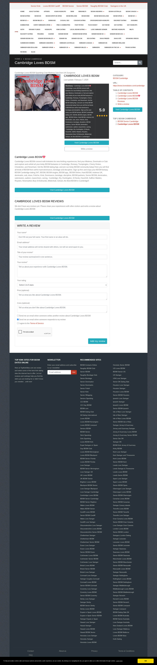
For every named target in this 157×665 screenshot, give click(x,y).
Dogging (134, 20)
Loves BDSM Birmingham (89, 452)
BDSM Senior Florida (88, 458)
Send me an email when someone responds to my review (42, 320)
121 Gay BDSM (85, 405)
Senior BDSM (82, 6)
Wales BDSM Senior (87, 509)
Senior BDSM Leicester (121, 545)
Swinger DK (102, 43)
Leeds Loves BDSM (120, 472)
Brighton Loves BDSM (88, 482)
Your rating (21, 280)
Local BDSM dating (77, 29)
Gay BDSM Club (86, 448)
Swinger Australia (67, 43)
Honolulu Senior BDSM (121, 365)
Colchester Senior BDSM (89, 559)
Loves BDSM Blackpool (88, 455)
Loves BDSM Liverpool (88, 425)
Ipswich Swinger (119, 402)
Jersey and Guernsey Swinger (124, 428)
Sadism (51, 34)
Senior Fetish (85, 388)
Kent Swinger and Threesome (124, 455)
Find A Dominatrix (63, 25)
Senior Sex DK (76, 38)
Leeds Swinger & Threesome (123, 468)
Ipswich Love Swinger (121, 398)
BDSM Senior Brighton (88, 502)
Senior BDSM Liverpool (121, 605)
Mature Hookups (118, 29)
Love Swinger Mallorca (121, 629)
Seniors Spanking (86, 398)
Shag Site (117, 38)
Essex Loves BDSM (87, 549)
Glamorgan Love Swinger (122, 489)
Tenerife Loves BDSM (121, 509)
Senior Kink (35, 6)
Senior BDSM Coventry (88, 595)
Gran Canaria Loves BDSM (123, 519)
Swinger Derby (85, 602)
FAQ (31, 655)
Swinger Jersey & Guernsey (123, 425)
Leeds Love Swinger (120, 465)
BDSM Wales (37, 20)
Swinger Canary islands (121, 505)
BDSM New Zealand (101, 16)
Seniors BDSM (85, 428)
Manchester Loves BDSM (122, 559)
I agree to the (31, 323)
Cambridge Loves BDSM (128, 93)
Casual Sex (64, 20)
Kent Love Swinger (120, 452)
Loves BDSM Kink (86, 442)
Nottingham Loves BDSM (122, 579)
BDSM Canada (131, 11)
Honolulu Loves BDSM (88, 642)
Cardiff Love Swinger (87, 522)
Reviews (23, 52)
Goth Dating (117, 639)
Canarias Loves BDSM (121, 499)
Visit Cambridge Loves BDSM (128, 109)
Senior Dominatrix (86, 385)
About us (62, 651)
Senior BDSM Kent (120, 462)
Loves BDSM (85, 418)
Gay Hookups (132, 25)
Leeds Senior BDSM (120, 475)
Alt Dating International (88, 415)
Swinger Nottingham (120, 575)
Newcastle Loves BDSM (121, 569)
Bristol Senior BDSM (87, 569)
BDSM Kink (86, 16)
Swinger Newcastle (120, 572)
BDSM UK (131, 16)
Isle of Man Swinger (120, 415)
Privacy (94, 651)
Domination (24, 25)
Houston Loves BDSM (121, 392)
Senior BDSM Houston (121, 395)
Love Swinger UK (86, 472)
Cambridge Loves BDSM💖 (129, 96)
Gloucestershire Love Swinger (91, 525)
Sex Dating (91, 38)
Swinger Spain (47, 47)
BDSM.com (84, 408)
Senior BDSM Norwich (121, 602)
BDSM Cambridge (33, 59)
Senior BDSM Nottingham (122, 582)
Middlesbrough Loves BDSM (123, 589)
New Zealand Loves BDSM (123, 626)
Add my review (97, 341)
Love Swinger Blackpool (89, 489)
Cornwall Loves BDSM (88, 582)
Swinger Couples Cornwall (89, 579)
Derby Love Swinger (87, 599)
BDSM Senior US (119, 372)
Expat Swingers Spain (42, 25)
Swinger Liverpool (119, 609)
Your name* (22, 233)
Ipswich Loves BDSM (120, 405)
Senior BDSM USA (116, 34)
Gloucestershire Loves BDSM (91, 529)
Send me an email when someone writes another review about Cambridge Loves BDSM (55, 316)
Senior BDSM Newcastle (122, 565)
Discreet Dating (120, 20)
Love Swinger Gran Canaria (123, 525)
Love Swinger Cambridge (89, 492)
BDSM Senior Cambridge (128, 121)
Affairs (47, 11)
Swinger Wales (80, 47)
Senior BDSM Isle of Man (122, 422)
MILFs (132, 29)
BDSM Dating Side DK (121, 612)
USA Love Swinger (119, 378)
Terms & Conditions (126, 651)
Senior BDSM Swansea (121, 555)
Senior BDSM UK (97, 34)
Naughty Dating (26, 34)
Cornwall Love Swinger (88, 575)
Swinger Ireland (118, 43)
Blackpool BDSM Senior (88, 485)
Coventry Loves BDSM (88, 592)
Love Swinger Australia (121, 622)
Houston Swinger (119, 388)
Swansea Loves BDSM (121, 552)
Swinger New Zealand (28, 47)
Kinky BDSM (117, 448)
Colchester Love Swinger (89, 562)
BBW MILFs (82, 11)
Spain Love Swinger (120, 479)
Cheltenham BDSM (87, 539)
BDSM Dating (25, 16)
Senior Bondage (86, 378)
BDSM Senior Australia (121, 619)
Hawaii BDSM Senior (87, 632)
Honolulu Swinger (86, 639)
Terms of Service (37, 323)
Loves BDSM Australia (121, 615)
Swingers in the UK (118, 6)
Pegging (40, 34)
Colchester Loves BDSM (89, 555)
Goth (22, 29)
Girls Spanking (85, 438)
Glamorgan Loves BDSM (122, 492)
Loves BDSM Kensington (89, 422)
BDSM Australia (115, 11)
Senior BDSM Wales (45, 38)
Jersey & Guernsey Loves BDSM (125, 432)
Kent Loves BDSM (119, 458)
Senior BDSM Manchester (122, 562)
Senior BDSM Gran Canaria (123, 522)
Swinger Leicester (119, 539)
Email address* (23, 242)
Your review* (22, 262)
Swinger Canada (85, 43)
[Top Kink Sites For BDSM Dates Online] (16, 31)
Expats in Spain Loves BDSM (90, 612)
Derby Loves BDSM (87, 609)
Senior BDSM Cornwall (88, 585)
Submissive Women (27, 43)
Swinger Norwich (119, 595)
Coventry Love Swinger (88, 589)
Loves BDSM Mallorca (121, 632)
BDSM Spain (117, 16)
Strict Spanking (85, 435)
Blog (33, 52)
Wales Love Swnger (87, 519)
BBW (72, 11)
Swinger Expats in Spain (89, 619)
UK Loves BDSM (86, 475)
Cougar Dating (80, 20)
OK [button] (145, 661)
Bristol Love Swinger (87, 572)
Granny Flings (34, 29)
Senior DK (63, 38)
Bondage (52, 20)
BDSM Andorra (97, 11)
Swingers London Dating (122, 535)
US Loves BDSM (119, 368)
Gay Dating (118, 25)
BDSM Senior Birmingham (89, 468)
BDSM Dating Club (87, 412)
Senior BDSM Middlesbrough (123, 592)
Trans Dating (130, 47)
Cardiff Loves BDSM (87, 512)
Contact (30, 651)
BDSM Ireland (71, 16)
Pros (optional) (23, 290)
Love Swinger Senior (99, 29)
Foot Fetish (79, 25)
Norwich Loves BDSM (121, 599)
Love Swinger (85, 465)
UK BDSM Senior (86, 479)
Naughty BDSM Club (99, 6)
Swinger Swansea (119, 549)
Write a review (123, 104)
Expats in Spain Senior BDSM (91, 615)
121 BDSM (84, 402)
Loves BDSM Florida (87, 462)
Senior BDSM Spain (80, 34)
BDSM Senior (68, 6)
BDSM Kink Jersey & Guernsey (124, 445)
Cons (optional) (23, 303)
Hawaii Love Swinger (87, 622)
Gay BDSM (105, 25)
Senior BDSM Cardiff (87, 515)
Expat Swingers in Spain (89, 445)
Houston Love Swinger (121, 385)
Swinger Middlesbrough (121, 585)
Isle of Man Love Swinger (122, 412)
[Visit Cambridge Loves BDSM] (37, 93)
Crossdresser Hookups (99, 20)
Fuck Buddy (92, 25)
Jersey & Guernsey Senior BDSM (125, 435)
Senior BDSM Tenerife (121, 512)
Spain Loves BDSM (120, 482)
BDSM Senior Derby (87, 605)
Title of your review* (25, 252)
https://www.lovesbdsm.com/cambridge (129, 86)
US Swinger (117, 375)
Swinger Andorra (46, 43)
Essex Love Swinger (87, 545)
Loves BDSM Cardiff (51, 6)
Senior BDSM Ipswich (121, 408)
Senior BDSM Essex (87, 552)
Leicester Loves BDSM (121, 542)
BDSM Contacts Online (88, 365)
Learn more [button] (119, 661)
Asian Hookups (60, 11)
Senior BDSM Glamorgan (122, 495)
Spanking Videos (132, 38)
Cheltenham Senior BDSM (89, 542)
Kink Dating (60, 29)
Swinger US (63, 47)
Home (22, 11)
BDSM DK (38, 16)
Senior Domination (87, 382)
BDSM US (23, 20)
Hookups (48, 29)
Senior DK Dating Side (121, 382)
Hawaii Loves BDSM (87, 629)
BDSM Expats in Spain (54, 16)
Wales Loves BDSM (87, 505)
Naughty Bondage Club (88, 375)
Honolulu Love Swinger (88, 636)
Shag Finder (104, 38)
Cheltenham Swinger (87, 535)
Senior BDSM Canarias (121, 502)
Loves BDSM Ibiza (119, 636)
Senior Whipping (86, 395)
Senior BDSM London (121, 532)
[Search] (139, 62)
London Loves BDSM (120, 529)
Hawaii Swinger (85, 626)
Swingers (96, 47)
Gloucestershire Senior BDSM (91, 532)
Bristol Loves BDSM (87, 565)
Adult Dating (34, 11)
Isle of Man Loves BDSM (122, 418)
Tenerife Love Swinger (121, 515)
